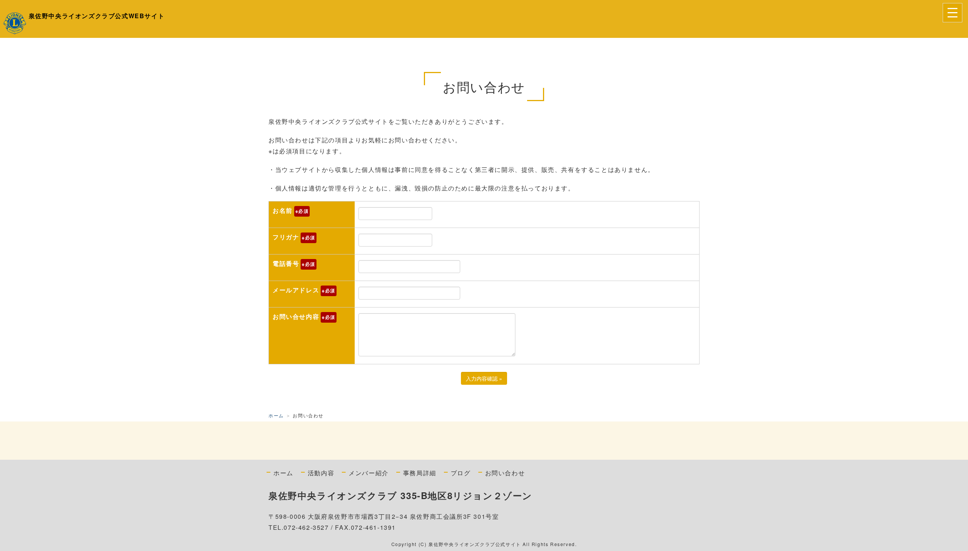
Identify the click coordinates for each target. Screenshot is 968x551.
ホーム (276, 415)
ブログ (461, 472)
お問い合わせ (505, 472)
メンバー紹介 (369, 472)
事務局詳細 (419, 472)
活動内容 (321, 472)
